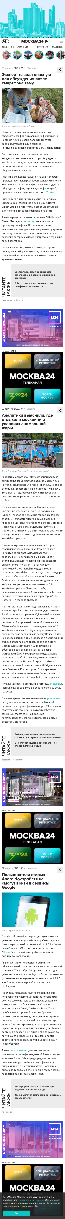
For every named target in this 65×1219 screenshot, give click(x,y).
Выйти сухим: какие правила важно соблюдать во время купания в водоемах (38, 736)
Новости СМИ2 (9, 351)
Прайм (7, 952)
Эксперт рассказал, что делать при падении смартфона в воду (34, 1088)
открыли (55, 684)
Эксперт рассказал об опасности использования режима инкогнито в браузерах (35, 274)
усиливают (53, 698)
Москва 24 (32, 41)
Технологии (32, 868)
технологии (7, 300)
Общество (32, 68)
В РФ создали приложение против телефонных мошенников (34, 285)
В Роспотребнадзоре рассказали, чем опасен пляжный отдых (36, 744)
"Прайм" (50, 192)
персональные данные (31, 1200)
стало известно (19, 1050)
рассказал (28, 221)
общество (19, 300)
